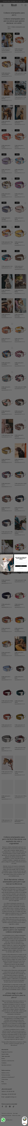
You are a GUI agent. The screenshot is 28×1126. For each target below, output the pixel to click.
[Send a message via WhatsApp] (3, 1119)
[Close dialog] (27, 555)
